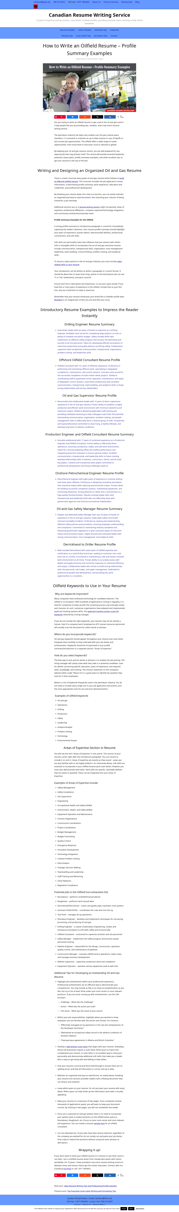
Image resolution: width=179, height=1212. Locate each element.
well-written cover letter (77, 1046)
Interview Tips (101, 30)
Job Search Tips (100, 35)
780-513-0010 (59, 2)
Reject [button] (131, 1209)
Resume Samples (67, 30)
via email (67, 1168)
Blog (137, 2)
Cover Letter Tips (83, 35)
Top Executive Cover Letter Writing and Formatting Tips (91, 1191)
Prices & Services (110, 2)
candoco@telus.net (42, 2)
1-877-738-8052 (83, 2)
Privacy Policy (99, 1204)
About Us (96, 2)
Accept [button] (124, 1209)
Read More (140, 1208)
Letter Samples (84, 30)
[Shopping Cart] (36, 6)
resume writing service (89, 207)
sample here (99, 1123)
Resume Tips (67, 35)
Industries (114, 30)
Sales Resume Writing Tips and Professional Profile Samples (90, 1186)
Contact (114, 35)
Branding (58, 300)
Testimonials (126, 2)
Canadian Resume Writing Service (89, 15)
